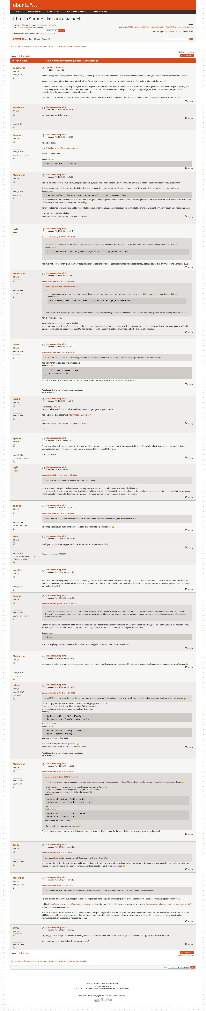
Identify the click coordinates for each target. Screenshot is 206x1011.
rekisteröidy (52, 25)
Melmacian (19, 175)
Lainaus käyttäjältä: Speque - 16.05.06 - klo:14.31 (59, 475)
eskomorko (19, 68)
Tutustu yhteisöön (156, 27)
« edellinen (180, 52)
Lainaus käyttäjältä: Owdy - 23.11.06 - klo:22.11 (58, 885)
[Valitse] (51, 159)
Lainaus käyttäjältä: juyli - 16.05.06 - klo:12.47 (58, 281)
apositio (17, 570)
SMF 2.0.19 (91, 983)
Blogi (168, 27)
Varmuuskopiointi (54, 67)
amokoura (18, 107)
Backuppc (55, 407)
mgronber (18, 877)
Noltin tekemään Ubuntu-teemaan (115, 988)
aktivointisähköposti (26, 28)
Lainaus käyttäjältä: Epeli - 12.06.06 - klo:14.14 (58, 693)
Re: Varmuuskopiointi (56, 107)
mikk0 (16, 399)
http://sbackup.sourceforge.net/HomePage (60, 148)
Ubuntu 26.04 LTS (176, 32)
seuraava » (191, 52)
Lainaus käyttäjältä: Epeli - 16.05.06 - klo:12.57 (58, 352)
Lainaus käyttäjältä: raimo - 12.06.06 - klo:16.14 (58, 771)
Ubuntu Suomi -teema (84, 988)
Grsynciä (55, 544)
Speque (17, 135)
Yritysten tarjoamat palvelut (182, 27)
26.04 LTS (129, 27)
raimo (16, 344)
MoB (15, 536)
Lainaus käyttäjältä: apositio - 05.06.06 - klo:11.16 (59, 604)
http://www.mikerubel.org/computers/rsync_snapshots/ (166, 904)
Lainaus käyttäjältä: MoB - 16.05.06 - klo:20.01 (58, 853)
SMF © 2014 (100, 983)
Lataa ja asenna (141, 27)
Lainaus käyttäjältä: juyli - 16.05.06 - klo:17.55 (58, 513)
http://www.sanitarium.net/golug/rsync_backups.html (72, 904)
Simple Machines (112, 983)
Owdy (16, 845)
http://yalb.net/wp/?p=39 (80, 415)
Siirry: (165, 967)
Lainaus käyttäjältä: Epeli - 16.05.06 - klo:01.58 (58, 237)
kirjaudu (42, 25)
